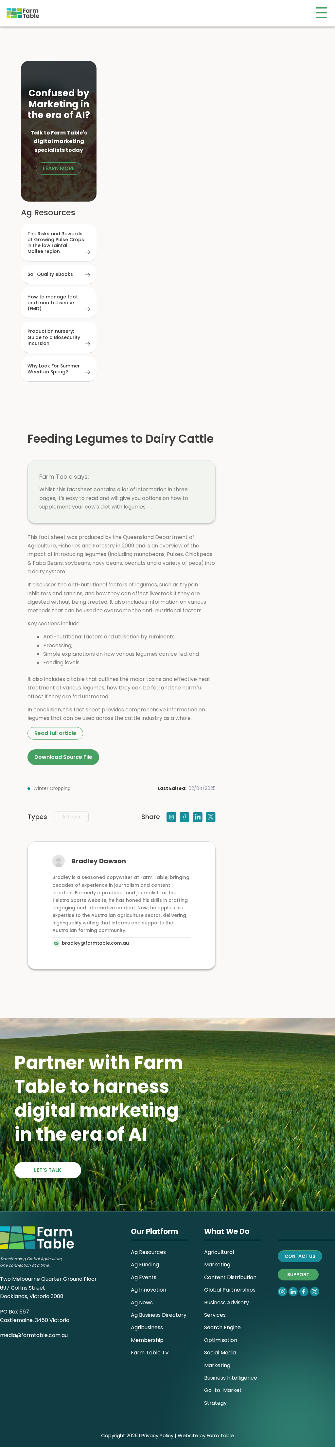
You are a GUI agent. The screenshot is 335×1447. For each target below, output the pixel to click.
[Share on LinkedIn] (198, 817)
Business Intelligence (230, 1378)
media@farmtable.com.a (32, 1335)
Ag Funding (145, 1264)
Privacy (149, 1435)
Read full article (55, 733)
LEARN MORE (59, 168)
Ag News (142, 1302)
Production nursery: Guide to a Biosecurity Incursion (53, 337)
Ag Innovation (148, 1290)
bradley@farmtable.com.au (95, 943)
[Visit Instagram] (171, 817)
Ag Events (143, 1277)
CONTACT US (300, 1256)
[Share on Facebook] (184, 817)
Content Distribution (230, 1277)
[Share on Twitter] (211, 817)
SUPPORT (298, 1274)
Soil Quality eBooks (50, 274)
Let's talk (48, 1170)
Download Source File (63, 757)
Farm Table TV (150, 1352)
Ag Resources (148, 1252)
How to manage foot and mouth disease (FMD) (52, 303)
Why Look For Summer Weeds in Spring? (53, 369)
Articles (71, 816)
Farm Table (220, 1435)
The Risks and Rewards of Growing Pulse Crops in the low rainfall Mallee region (55, 242)
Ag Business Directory (158, 1315)
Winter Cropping (52, 788)
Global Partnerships (230, 1290)
